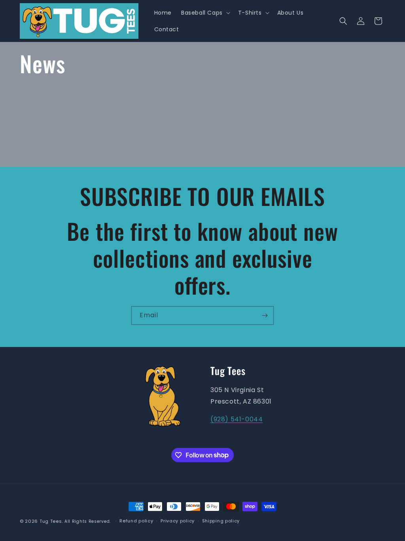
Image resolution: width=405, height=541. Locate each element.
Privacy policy (178, 521)
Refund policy (136, 521)
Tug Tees (51, 521)
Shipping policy (221, 521)
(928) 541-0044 (236, 419)
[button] (204, 12)
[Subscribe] (264, 315)
